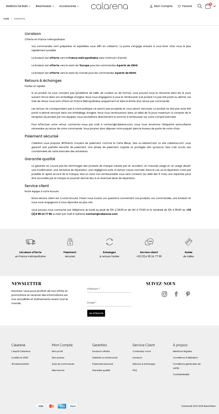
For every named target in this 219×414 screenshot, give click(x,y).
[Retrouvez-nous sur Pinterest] (188, 295)
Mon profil (57, 351)
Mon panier (58, 357)
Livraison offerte (101, 351)
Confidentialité (181, 374)
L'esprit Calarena (20, 351)
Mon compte (163, 6)
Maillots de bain (17, 6)
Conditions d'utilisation (185, 357)
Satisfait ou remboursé (105, 357)
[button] (199, 6)
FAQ (135, 370)
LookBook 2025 (19, 357)
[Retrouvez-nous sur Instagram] (164, 295)
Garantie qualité (101, 370)
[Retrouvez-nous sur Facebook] (176, 295)
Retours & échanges (144, 364)
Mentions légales (182, 351)
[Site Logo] (109, 6)
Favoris (187, 6)
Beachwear (43, 6)
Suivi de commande (63, 364)
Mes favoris (58, 370)
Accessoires (67, 6)
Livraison (137, 357)
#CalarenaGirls (20, 364)
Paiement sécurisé (102, 364)
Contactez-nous (142, 351)
